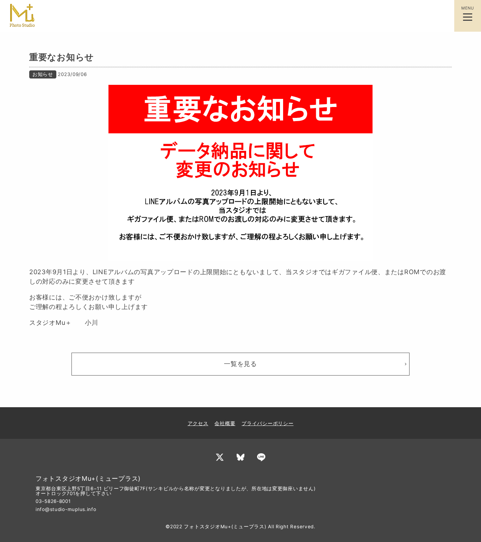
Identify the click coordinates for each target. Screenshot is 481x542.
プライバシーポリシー (267, 423)
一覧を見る (240, 363)
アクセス (198, 423)
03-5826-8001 (53, 501)
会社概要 (224, 423)
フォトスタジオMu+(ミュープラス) (225, 526)
